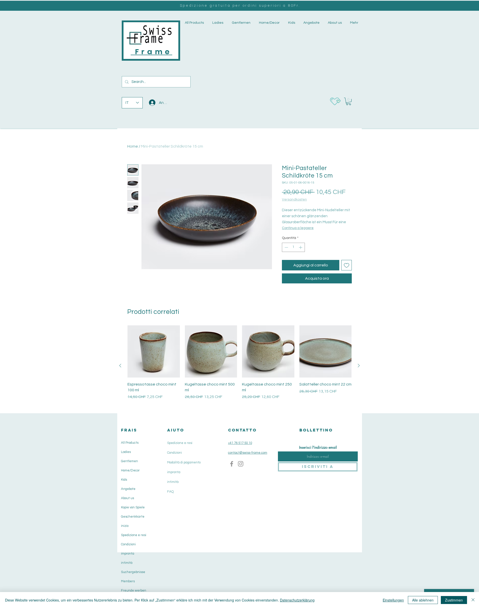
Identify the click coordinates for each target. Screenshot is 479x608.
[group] (239, 365)
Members (128, 581)
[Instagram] (240, 463)
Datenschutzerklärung (297, 600)
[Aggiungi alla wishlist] (346, 265)
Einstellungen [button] (393, 600)
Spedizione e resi (133, 535)
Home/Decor (130, 470)
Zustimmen (454, 600)
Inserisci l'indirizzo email (318, 447)
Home (132, 146)
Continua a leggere (298, 228)
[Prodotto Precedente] (120, 366)
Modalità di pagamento (184, 462)
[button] (217, 23)
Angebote (128, 489)
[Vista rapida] (153, 351)
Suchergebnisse (133, 572)
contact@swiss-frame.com (247, 452)
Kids (124, 479)
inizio (124, 526)
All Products (129, 442)
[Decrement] (286, 247)
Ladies (126, 452)
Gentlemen (129, 461)
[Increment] (301, 247)
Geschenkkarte (132, 516)
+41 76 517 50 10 (240, 443)
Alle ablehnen (423, 600)
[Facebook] (231, 463)
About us (127, 498)
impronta (127, 553)
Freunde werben (133, 590)
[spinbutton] (293, 247)
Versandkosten (294, 199)
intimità (126, 563)
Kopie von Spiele (133, 507)
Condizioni (128, 544)
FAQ (170, 491)
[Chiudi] (473, 600)
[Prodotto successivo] (359, 366)
